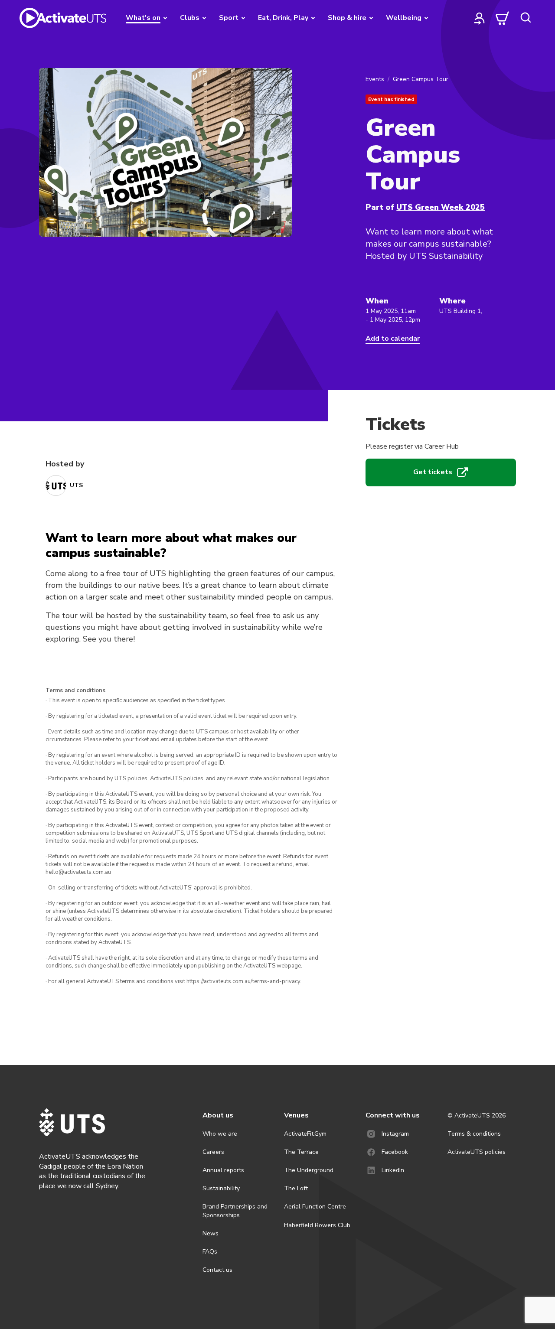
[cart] (503, 18)
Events (375, 79)
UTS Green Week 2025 (440, 207)
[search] (525, 18)
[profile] (480, 18)
